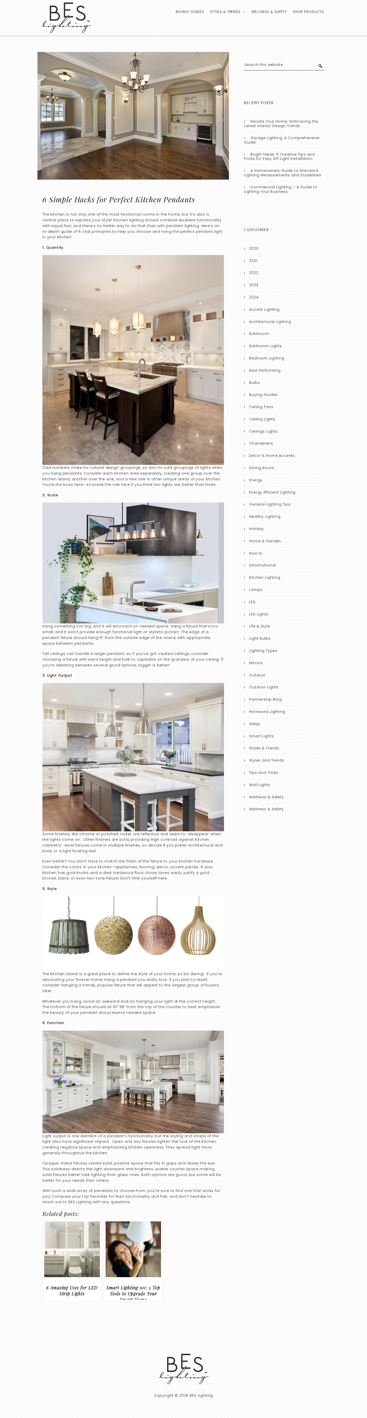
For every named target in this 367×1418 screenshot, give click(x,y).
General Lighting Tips (270, 504)
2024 (253, 297)
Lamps (255, 589)
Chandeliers (261, 443)
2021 (253, 260)
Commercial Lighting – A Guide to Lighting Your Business (280, 189)
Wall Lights (259, 784)
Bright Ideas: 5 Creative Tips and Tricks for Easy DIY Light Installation (279, 156)
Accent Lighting (264, 309)
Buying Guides (190, 11)
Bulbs (254, 382)
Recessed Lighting (267, 711)
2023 (253, 285)
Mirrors (256, 662)
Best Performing (265, 370)
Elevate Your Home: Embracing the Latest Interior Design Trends (281, 123)
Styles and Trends (266, 760)
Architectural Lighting (270, 321)
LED (252, 601)
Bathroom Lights (265, 345)
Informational (262, 565)
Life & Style (259, 626)
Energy (255, 480)
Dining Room (261, 467)
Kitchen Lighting (264, 577)
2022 (253, 272)
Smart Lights (261, 736)
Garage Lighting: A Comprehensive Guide (282, 140)
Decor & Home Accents (272, 455)
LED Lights (258, 614)
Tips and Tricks (263, 772)
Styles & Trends (225, 11)
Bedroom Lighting (266, 358)
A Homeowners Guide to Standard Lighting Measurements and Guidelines (282, 173)
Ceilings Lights (263, 431)
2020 (253, 248)
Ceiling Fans (261, 406)
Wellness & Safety (269, 11)
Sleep (254, 723)
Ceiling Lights (262, 419)
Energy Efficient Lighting (272, 492)
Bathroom (259, 333)
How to (256, 553)
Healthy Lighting (265, 516)
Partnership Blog (265, 699)
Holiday (256, 528)
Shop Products (308, 11)
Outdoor (257, 675)
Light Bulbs (259, 638)
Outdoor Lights (264, 687)
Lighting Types (263, 650)
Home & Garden (265, 541)
